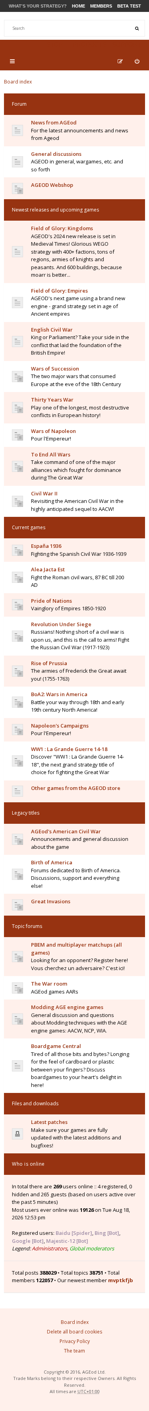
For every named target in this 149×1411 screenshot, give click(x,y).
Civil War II (44, 493)
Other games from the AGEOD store (75, 788)
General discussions (56, 153)
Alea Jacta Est (48, 569)
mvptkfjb (120, 1280)
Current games (28, 527)
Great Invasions (50, 901)
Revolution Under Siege (61, 624)
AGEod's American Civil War (66, 831)
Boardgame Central (56, 1046)
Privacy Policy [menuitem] (75, 1341)
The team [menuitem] (74, 1350)
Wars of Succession (55, 368)
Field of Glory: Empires (59, 290)
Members (101, 6)
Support (126, 44)
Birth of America (51, 862)
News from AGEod (54, 122)
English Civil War (52, 329)
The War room (49, 983)
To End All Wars (50, 454)
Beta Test (129, 6)
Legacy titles (25, 812)
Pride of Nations (51, 600)
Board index (18, 81)
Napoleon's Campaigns (60, 725)
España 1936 (46, 545)
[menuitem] (137, 61)
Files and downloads (35, 1103)
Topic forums (27, 926)
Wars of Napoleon (53, 431)
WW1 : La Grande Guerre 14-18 (69, 749)
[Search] (137, 28)
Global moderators (92, 1248)
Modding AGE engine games (67, 1007)
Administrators (49, 1248)
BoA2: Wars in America (59, 694)
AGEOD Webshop (52, 184)
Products (89, 44)
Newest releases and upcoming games (55, 209)
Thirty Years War (52, 399)
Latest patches (49, 1122)
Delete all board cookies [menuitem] (74, 1331)
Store (56, 44)
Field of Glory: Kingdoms (62, 228)
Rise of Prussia (49, 663)
